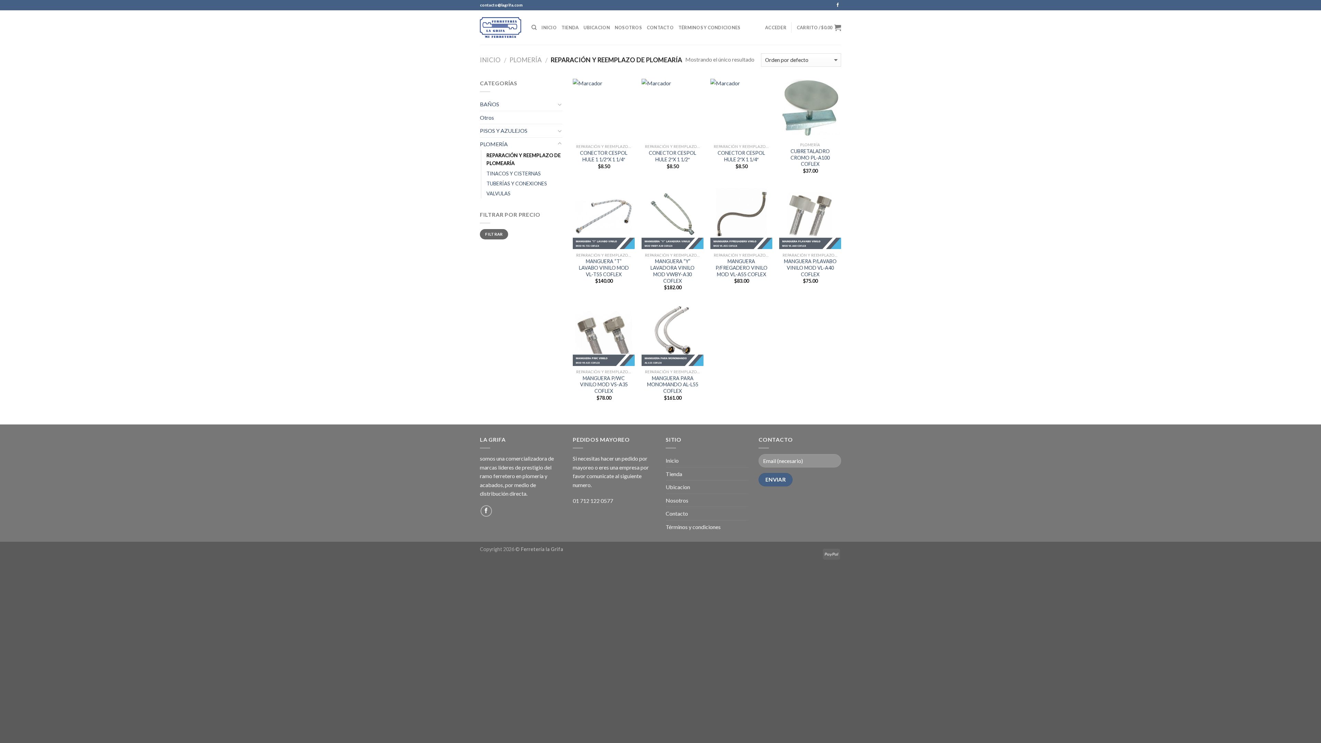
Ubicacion (596, 27)
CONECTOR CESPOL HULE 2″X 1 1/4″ (741, 156)
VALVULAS (498, 193)
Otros (487, 117)
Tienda (570, 27)
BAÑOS (489, 104)
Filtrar (494, 234)
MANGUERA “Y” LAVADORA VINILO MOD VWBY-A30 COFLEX (673, 270)
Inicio (549, 27)
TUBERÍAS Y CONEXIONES (516, 183)
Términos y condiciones (709, 27)
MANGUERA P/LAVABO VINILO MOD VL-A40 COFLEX (810, 267)
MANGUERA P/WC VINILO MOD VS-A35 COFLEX (604, 384)
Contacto (660, 27)
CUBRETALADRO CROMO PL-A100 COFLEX (810, 157)
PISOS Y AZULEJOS (503, 130)
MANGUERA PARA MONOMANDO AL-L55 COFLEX (672, 384)
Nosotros (628, 27)
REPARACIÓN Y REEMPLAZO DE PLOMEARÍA (523, 159)
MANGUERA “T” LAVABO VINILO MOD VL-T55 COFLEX (604, 267)
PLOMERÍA (525, 60)
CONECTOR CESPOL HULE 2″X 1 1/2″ (672, 156)
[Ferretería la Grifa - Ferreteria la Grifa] (500, 27)
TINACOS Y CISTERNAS (513, 173)
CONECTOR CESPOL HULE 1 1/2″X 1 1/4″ (603, 156)
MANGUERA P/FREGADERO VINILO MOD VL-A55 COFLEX (741, 267)
